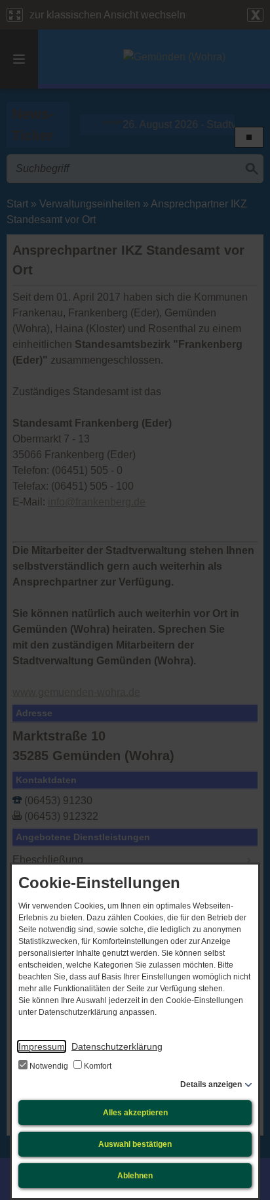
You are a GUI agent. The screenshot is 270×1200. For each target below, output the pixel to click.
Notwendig (49, 1066)
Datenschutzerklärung (117, 1046)
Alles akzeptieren (135, 1112)
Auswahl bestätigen (135, 1144)
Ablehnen (135, 1175)
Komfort (96, 1066)
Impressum (41, 1046)
